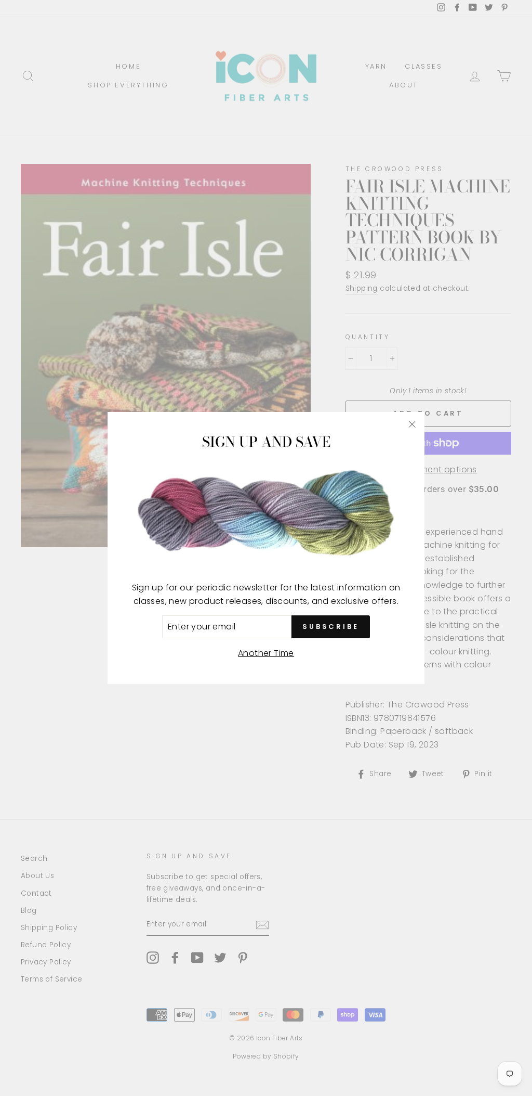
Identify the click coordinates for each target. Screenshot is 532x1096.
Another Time (266, 653)
